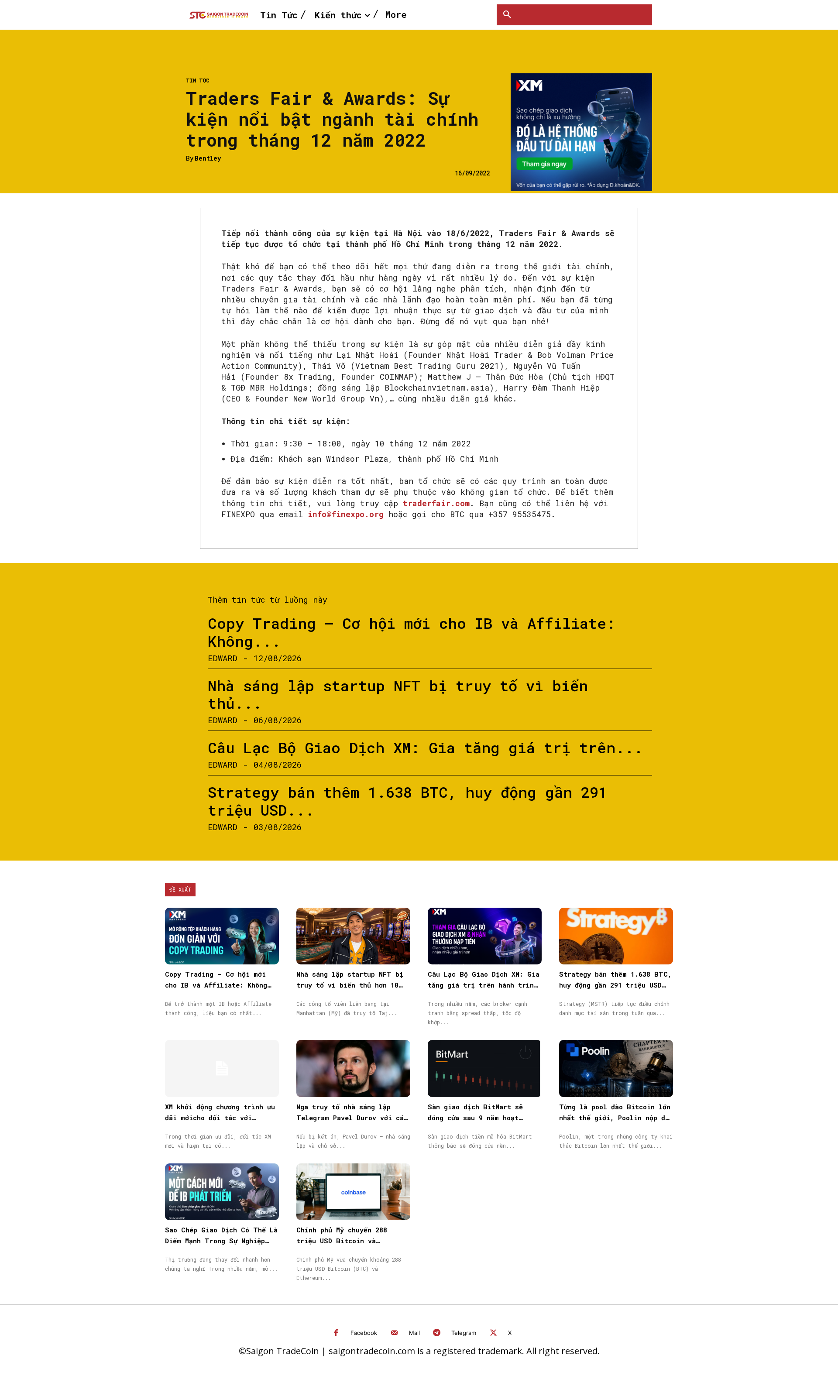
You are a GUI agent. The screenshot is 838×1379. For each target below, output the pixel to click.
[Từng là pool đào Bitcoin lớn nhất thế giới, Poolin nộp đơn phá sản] (616, 1068)
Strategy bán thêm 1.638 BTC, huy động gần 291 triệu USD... (407, 801)
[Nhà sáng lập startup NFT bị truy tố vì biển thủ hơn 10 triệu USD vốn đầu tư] (353, 936)
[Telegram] (437, 1333)
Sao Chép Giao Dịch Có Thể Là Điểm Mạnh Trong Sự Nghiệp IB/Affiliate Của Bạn (221, 1240)
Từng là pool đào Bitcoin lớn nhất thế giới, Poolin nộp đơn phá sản (616, 1117)
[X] (493, 1333)
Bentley (208, 158)
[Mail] (394, 1333)
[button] (507, 14)
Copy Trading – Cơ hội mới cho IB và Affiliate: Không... (411, 632)
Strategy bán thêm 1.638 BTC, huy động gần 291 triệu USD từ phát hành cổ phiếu (615, 985)
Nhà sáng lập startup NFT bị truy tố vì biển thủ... (398, 694)
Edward (222, 657)
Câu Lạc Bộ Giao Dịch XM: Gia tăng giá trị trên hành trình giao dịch (483, 985)
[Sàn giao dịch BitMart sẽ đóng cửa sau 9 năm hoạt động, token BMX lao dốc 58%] (485, 1068)
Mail (414, 1332)
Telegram (463, 1332)
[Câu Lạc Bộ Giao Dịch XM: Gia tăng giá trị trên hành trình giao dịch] (485, 936)
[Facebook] (336, 1333)
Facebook (363, 1332)
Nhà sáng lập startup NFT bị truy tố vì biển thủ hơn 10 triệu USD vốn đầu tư (349, 985)
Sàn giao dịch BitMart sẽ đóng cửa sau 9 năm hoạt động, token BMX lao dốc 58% (481, 1117)
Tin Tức (198, 80)
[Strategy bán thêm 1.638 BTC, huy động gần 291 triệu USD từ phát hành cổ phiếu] (616, 936)
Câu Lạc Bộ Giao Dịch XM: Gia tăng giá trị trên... (425, 747)
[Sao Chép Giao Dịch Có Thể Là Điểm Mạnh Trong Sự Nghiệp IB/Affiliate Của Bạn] (222, 1192)
